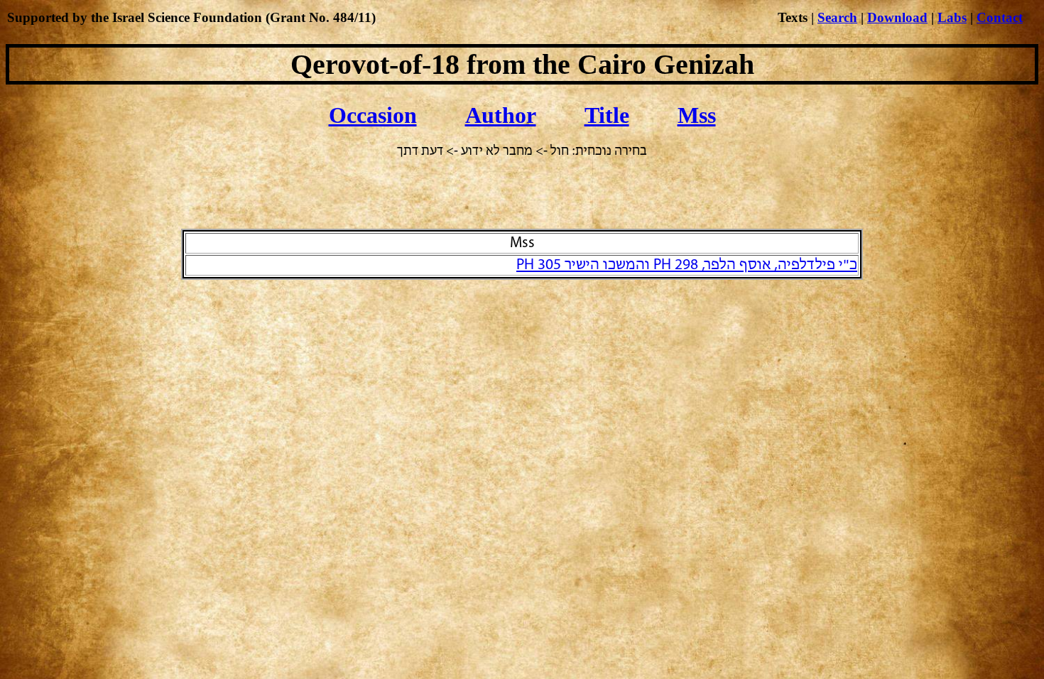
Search (837, 17)
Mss (697, 115)
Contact (1000, 17)
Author (500, 115)
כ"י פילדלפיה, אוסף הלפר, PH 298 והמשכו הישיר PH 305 (686, 265)
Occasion (373, 115)
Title (606, 115)
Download (897, 17)
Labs (952, 17)
